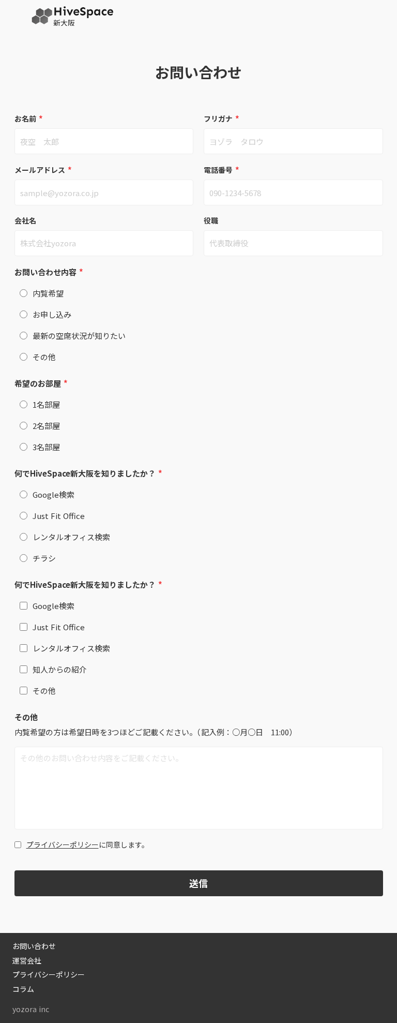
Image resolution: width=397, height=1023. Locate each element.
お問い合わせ (34, 946)
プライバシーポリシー (62, 845)
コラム (23, 989)
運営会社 (26, 961)
